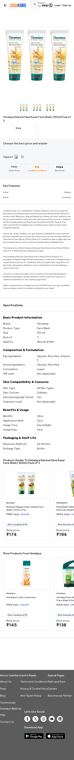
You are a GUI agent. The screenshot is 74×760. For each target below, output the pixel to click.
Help (45, 5)
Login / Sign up (62, 5)
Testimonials (8, 702)
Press (3, 688)
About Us (5, 681)
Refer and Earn (56, 681)
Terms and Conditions (33, 681)
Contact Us (7, 722)
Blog (3, 695)
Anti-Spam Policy (30, 695)
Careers (52, 688)
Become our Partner (60, 695)
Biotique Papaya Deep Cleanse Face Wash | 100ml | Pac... (25, 508)
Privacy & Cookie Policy (34, 688)
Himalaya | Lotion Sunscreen (21, 597)
